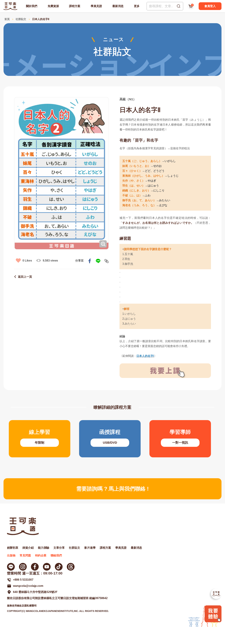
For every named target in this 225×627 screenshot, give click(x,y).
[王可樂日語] (10, 6)
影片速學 (90, 547)
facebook (89, 261)
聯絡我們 (56, 555)
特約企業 (40, 555)
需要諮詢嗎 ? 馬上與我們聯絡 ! (112, 489)
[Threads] (71, 567)
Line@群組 (11, 567)
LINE (98, 261)
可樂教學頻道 (47, 567)
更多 (137, 6)
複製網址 (106, 261)
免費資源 (53, 6)
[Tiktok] (59, 567)
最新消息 (118, 6)
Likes (27, 260)
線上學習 (39, 438)
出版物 (11, 555)
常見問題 (25, 555)
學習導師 (180, 438)
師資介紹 (28, 547)
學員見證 (96, 6)
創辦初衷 (12, 547)
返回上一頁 (25, 276)
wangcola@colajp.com (28, 585)
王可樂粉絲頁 (35, 567)
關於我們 (31, 6)
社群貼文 (21, 19)
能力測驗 (43, 547)
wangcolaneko (23, 567)
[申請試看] (213, 621)
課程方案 (74, 6)
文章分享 (59, 547)
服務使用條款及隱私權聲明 (22, 605)
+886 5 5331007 (23, 579)
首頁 (7, 19)
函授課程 (110, 438)
